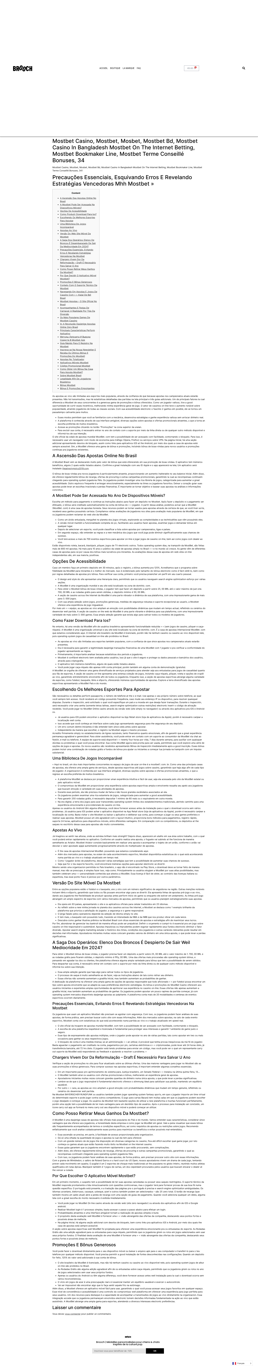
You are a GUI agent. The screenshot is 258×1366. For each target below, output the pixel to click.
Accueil (103, 68)
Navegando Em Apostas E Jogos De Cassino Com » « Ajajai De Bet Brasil (78, 294)
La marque (128, 68)
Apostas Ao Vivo (68, 230)
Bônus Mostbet (67, 385)
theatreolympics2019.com (75, 468)
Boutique (115, 68)
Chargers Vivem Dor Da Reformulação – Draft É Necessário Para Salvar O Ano (78, 262)
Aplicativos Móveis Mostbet (74, 362)
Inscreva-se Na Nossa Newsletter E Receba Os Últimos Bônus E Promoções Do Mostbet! (78, 352)
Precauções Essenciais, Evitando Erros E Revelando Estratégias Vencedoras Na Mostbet (76, 252)
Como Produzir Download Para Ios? (78, 214)
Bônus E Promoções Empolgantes (77, 388)
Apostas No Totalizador (72, 359)
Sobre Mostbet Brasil (70, 375)
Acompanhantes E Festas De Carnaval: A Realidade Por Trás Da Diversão (77, 311)
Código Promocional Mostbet (75, 365)
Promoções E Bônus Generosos (76, 282)
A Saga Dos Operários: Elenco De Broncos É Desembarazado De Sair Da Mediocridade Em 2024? (78, 243)
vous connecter (73, 1314)
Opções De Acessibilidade (73, 211)
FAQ (139, 68)
